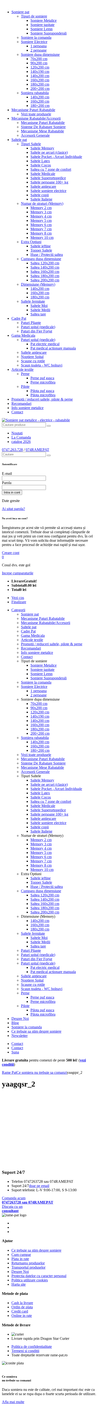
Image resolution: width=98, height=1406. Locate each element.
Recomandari (21, 404)
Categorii (18, 610)
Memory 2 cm (41, 208)
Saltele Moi (39, 306)
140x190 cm (39, 72)
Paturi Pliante (31, 323)
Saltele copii (39, 195)
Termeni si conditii (25, 1351)
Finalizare (18, 602)
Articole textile (22, 369)
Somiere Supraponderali (48, 33)
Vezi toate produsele (36, 114)
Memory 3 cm (41, 212)
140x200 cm (39, 76)
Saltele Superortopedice (48, 178)
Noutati (17, 433)
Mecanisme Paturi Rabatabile (33, 110)
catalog (21, 442)
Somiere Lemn (41, 29)
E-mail (7, 474)
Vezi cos (17, 598)
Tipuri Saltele (31, 144)
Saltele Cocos (40, 165)
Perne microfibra (42, 382)
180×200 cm (39, 106)
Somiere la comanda (36, 37)
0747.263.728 (12, 450)
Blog (15, 1023)
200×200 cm (39, 89)
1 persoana (38, 46)
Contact (17, 412)
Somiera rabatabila (35, 93)
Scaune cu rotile (33, 361)
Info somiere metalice (27, 408)
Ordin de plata (22, 1307)
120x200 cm (39, 67)
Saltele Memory (42, 148)
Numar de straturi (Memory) (42, 203)
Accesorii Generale (35, 135)
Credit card (19, 1311)
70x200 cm (38, 59)
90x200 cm (38, 63)
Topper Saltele (41, 250)
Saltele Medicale (42, 174)
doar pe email (39, 1186)
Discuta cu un (12, 1209)
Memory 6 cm (41, 225)
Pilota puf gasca (42, 391)
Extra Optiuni (31, 242)
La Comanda (21, 437)
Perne (25, 374)
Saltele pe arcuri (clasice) (49, 152)
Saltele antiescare (43, 186)
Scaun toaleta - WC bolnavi (41, 365)
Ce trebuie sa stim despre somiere (36, 1031)
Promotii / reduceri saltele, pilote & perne (42, 399)
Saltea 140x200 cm (44, 267)
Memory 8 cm (41, 233)
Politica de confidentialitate (31, 1347)
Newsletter (19, 1036)
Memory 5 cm (41, 220)
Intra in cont (12, 492)
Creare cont (10, 553)
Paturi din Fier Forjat (36, 331)
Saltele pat (19, 140)
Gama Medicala (23, 335)
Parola (6, 483)
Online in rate (21, 1316)
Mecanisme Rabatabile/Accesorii (36, 118)
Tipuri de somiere (34, 16)
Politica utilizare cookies (29, 1280)
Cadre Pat (18, 318)
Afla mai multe (13, 1402)
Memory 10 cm (42, 238)
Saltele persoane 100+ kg (49, 182)
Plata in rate (20, 1259)
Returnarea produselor (28, 1263)
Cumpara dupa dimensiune (41, 259)
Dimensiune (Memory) (38, 284)
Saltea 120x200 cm (44, 263)
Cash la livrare (22, 1303)
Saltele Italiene (41, 199)
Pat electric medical (44, 344)
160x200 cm (39, 80)
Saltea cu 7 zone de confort (50, 169)
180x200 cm (39, 84)
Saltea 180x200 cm (44, 276)
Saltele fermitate (33, 301)
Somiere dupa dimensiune (40, 54)
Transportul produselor (28, 1267)
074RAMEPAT (37, 450)
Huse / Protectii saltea (46, 255)
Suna (15, 1052)
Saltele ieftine (40, 246)
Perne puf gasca (42, 378)
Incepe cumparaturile (17, 573)
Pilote (25, 386)
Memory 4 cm (41, 216)
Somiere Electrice (34, 42)
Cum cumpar (21, 1255)
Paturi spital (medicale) (38, 327)
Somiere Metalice (43, 20)
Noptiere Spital (32, 357)
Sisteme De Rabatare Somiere (43, 127)
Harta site (18, 1284)
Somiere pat (20, 12)
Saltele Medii (40, 310)
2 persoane (38, 50)
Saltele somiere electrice (48, 191)
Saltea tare (38, 314)
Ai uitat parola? (13, 509)
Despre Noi (20, 1019)
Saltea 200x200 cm (44, 280)
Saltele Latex (40, 161)
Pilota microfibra (42, 395)
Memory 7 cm (41, 229)
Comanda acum (27, 1200)
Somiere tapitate (42, 25)
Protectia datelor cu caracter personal (38, 1276)
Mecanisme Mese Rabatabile (42, 131)
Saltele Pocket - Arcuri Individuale (56, 157)
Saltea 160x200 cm (44, 272)
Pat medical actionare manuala (53, 348)
